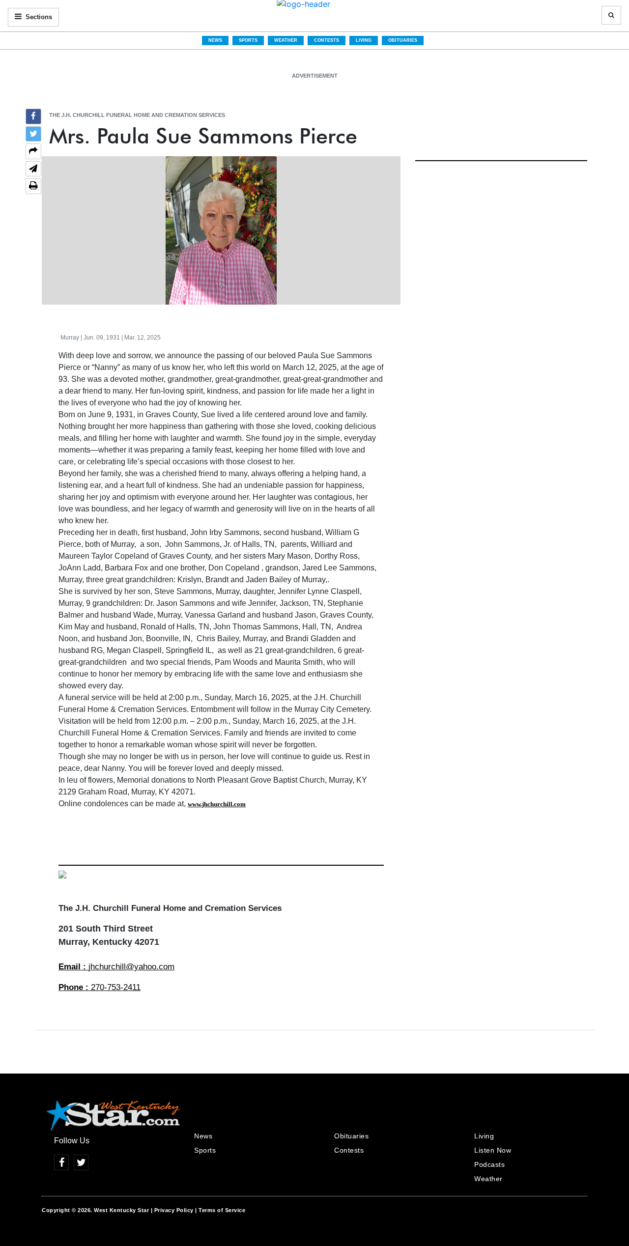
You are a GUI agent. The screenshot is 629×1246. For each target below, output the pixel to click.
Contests (326, 40)
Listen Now (492, 1150)
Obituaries (402, 40)
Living (364, 40)
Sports (248, 40)
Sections (38, 17)
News (215, 40)
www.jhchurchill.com (217, 804)
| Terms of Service (220, 1210)
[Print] (33, 186)
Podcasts (489, 1164)
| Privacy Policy (172, 1210)
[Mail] (33, 170)
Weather (285, 40)
